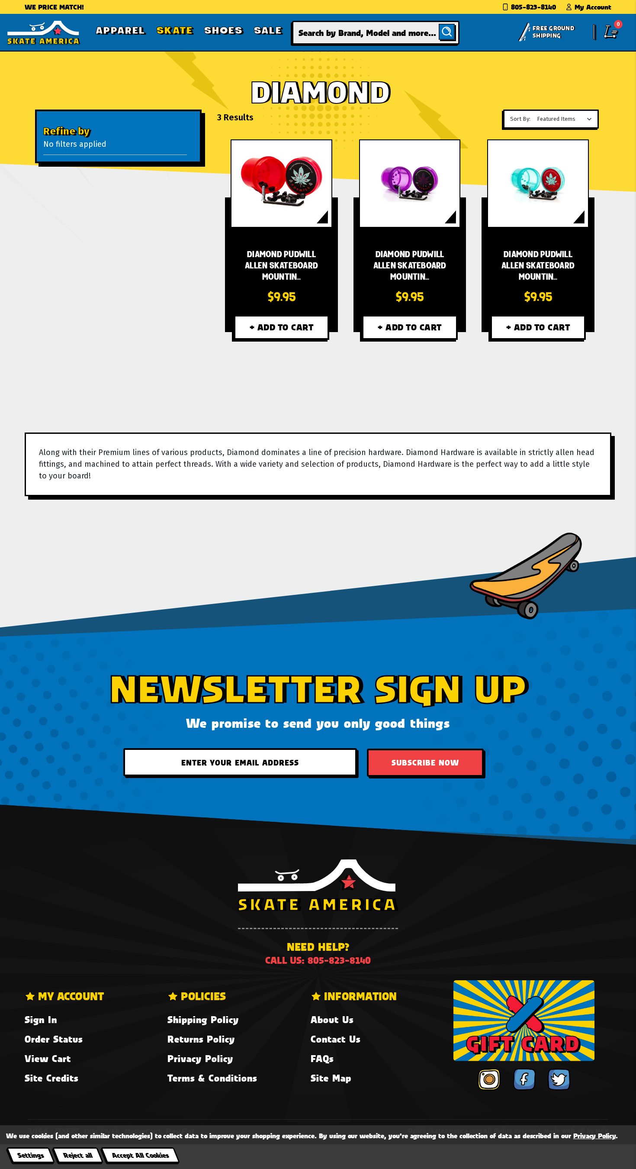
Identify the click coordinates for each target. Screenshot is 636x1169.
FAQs (322, 1058)
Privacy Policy (200, 1058)
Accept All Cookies (140, 1155)
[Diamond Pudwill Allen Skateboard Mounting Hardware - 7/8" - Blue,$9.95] (538, 183)
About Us (332, 1019)
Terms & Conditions (212, 1078)
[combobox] (375, 33)
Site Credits (51, 1078)
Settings (30, 1155)
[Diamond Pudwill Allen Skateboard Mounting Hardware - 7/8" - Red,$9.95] (281, 183)
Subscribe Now (425, 762)
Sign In (41, 1019)
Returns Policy (201, 1039)
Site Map (331, 1078)
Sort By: (520, 119)
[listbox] (566, 119)
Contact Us (335, 1039)
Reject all (77, 1155)
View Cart (48, 1058)
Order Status (54, 1039)
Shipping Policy (203, 1019)
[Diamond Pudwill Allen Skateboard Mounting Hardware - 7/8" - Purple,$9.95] (410, 183)
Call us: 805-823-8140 (318, 960)
